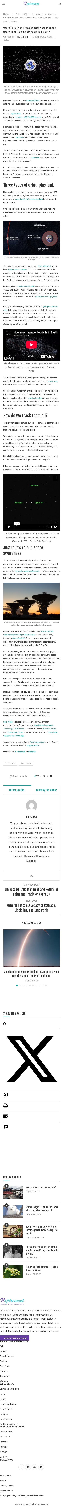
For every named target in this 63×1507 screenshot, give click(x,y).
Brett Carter (19, 729)
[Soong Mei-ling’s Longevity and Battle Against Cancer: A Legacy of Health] (13, 1231)
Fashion (3, 1361)
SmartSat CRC (18, 638)
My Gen (3, 1452)
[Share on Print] (5, 1107)
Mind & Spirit (6, 1409)
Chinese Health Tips (9, 1389)
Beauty (3, 1351)
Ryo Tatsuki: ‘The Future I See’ (41, 1187)
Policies (5, 1475)
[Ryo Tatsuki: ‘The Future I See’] (13, 1192)
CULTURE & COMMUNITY (14, 1341)
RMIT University (49, 729)
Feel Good (5, 1437)
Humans (4, 1447)
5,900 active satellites (17, 270)
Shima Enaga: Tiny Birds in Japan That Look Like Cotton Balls (42, 1209)
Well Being (7, 1383)
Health (3, 1399)
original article (33, 745)
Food (2, 1394)
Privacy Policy (7, 1486)
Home (6, 14)
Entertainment (7, 1356)
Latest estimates (34, 398)
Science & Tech (23, 14)
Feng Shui (4, 1366)
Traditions (5, 1376)
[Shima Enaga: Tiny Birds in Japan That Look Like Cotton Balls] (13, 1211)
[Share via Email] (51, 776)
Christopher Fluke (14, 732)
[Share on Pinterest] (5, 1096)
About (3, 1481)
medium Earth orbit (25, 286)
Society (3, 1457)
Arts (2, 1346)
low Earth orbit (44, 266)
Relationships (6, 1419)
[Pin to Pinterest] (47, 776)
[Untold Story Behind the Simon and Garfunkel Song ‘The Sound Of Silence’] (13, 1251)
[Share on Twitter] (44, 776)
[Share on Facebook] (41, 776)
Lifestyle (4, 1371)
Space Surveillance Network (27, 571)
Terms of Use (6, 1491)
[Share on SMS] (5, 1128)
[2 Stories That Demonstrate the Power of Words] (13, 1271)
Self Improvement (8, 1424)
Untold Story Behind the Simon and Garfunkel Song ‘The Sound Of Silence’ (42, 1250)
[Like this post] (37, 776)
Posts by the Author (46, 790)
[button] (6, 957)
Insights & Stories (12, 1426)
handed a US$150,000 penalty (28, 117)
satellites (36, 158)
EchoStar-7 (19, 137)
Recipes (4, 1414)
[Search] (59, 4)
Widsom (4, 1381)
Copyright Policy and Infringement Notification (22, 1496)
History (3, 1442)
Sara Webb (8, 722)
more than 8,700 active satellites (29, 199)
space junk (16, 114)
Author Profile (16, 790)
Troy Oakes (21, 36)
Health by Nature (8, 1404)
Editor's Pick (6, 1432)
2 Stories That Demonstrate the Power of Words (42, 1268)
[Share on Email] (5, 1118)
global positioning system (46, 297)
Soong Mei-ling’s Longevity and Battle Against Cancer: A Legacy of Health (42, 1230)
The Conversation (37, 742)
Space (39, 14)
